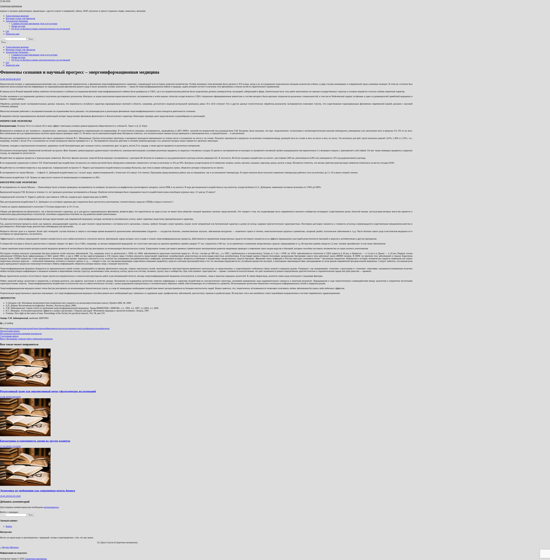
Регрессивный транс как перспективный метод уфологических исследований (48, 391)
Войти (9, 526)
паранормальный (24, 328)
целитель (60, 328)
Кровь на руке (18, 26)
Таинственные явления (17, 16)
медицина (11, 328)
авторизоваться (51, 507)
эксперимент (71, 328)
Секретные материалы (11, 6)
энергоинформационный (89, 328)
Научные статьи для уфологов (20, 18)
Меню (3, 42)
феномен (51, 328)
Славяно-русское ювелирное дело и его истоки (34, 23)
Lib (7, 31)
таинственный (40, 328)
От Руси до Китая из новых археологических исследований (40, 29)
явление (106, 328)
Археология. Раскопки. (17, 21)
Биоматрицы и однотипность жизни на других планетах (35, 440)
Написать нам (12, 34)
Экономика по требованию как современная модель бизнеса (37, 490)
